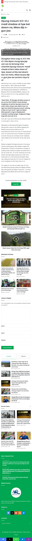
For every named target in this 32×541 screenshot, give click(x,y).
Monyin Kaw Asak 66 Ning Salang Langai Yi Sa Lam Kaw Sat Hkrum (16, 200)
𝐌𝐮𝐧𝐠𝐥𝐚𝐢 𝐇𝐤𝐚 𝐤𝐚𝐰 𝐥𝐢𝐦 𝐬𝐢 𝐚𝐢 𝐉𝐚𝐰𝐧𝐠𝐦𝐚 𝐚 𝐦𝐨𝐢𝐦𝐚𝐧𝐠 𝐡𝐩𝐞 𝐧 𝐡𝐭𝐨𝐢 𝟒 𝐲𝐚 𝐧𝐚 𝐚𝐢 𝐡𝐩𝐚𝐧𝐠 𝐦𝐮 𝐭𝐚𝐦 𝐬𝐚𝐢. (20, 398)
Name (3, 326)
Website (3, 340)
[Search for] (30, 10)
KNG (4, 34)
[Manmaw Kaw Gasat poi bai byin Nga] (8, 283)
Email (3, 333)
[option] (16, 199)
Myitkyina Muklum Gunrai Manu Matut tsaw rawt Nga (22, 290)
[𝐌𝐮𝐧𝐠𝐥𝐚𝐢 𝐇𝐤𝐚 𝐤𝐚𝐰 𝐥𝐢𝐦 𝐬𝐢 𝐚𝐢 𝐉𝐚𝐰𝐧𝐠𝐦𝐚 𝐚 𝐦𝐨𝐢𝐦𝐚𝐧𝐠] (5, 399)
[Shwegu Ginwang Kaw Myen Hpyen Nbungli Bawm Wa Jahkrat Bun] (5, 383)
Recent (23, 356)
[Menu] (2, 10)
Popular (8, 356)
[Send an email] (6, 34)
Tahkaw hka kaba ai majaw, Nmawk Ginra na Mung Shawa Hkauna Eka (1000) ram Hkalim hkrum (8, 271)
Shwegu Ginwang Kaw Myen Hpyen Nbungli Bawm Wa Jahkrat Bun (19, 382)
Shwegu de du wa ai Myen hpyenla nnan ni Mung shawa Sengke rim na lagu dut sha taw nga (23, 271)
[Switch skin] (27, 10)
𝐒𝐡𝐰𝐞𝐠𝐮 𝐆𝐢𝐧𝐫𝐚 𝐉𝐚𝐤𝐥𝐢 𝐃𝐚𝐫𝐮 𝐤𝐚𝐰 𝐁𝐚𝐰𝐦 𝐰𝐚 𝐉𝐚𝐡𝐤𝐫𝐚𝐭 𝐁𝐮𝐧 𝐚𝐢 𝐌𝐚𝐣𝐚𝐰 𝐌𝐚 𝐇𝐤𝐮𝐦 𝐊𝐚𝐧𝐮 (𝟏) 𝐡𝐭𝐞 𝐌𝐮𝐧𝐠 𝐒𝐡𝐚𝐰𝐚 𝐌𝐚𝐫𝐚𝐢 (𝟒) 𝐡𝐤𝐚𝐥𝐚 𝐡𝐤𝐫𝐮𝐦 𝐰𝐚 (20, 374)
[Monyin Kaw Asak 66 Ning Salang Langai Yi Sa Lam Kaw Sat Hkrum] (5, 391)
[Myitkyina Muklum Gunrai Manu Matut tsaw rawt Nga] (24, 283)
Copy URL (16, 184)
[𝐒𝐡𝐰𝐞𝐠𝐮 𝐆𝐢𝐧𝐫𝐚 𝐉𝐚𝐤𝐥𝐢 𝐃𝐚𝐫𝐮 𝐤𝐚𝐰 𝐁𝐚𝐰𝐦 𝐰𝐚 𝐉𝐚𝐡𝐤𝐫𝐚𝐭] (5, 374)
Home (4, 14)
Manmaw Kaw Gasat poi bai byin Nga (7, 289)
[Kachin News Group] (7, 6)
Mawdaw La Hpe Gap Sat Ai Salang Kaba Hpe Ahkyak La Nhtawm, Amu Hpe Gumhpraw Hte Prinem (20, 364)
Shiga (7, 14)
